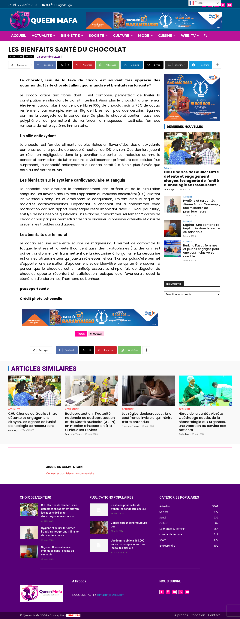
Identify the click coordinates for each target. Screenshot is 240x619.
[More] (217, 65)
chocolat (96, 334)
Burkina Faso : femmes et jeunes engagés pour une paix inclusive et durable (201, 250)
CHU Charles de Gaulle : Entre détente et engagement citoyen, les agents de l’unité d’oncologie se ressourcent (191, 178)
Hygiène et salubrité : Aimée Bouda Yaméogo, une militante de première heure (201, 206)
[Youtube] (229, 5)
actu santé (72, 409)
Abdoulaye (169, 189)
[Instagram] (168, 592)
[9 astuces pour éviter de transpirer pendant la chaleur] (99, 509)
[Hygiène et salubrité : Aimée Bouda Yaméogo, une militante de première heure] (172, 204)
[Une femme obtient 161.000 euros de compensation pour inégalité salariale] (99, 545)
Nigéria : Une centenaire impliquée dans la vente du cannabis (201, 228)
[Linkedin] (174, 592)
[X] (223, 5)
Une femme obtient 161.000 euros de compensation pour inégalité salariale (129, 544)
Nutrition (16, 56)
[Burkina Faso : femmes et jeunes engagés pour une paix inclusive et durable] (172, 248)
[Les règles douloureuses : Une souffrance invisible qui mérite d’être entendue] (148, 391)
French (199, 2)
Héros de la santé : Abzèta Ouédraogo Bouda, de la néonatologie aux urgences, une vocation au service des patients (202, 421)
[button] (206, 36)
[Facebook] (161, 592)
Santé (29, 56)
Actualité (168, 168)
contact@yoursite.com (110, 594)
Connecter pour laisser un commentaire (70, 473)
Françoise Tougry (73, 434)
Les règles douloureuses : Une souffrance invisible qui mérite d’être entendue (147, 417)
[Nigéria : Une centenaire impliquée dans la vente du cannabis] (172, 228)
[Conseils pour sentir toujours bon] (99, 527)
